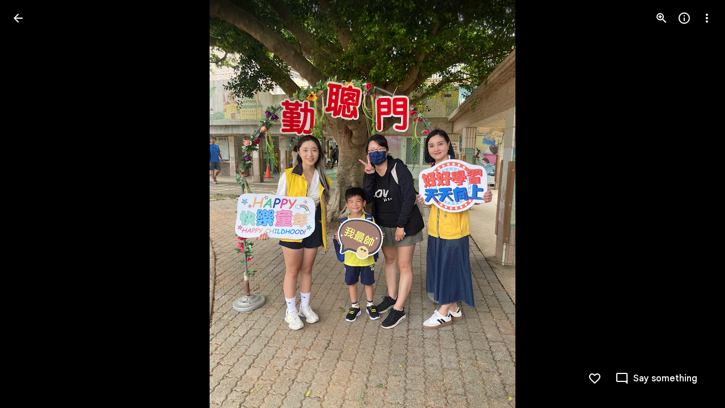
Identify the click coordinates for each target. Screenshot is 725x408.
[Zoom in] (661, 18)
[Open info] (684, 18)
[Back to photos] (18, 18)
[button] (32, 204)
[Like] (595, 378)
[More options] (707, 18)
